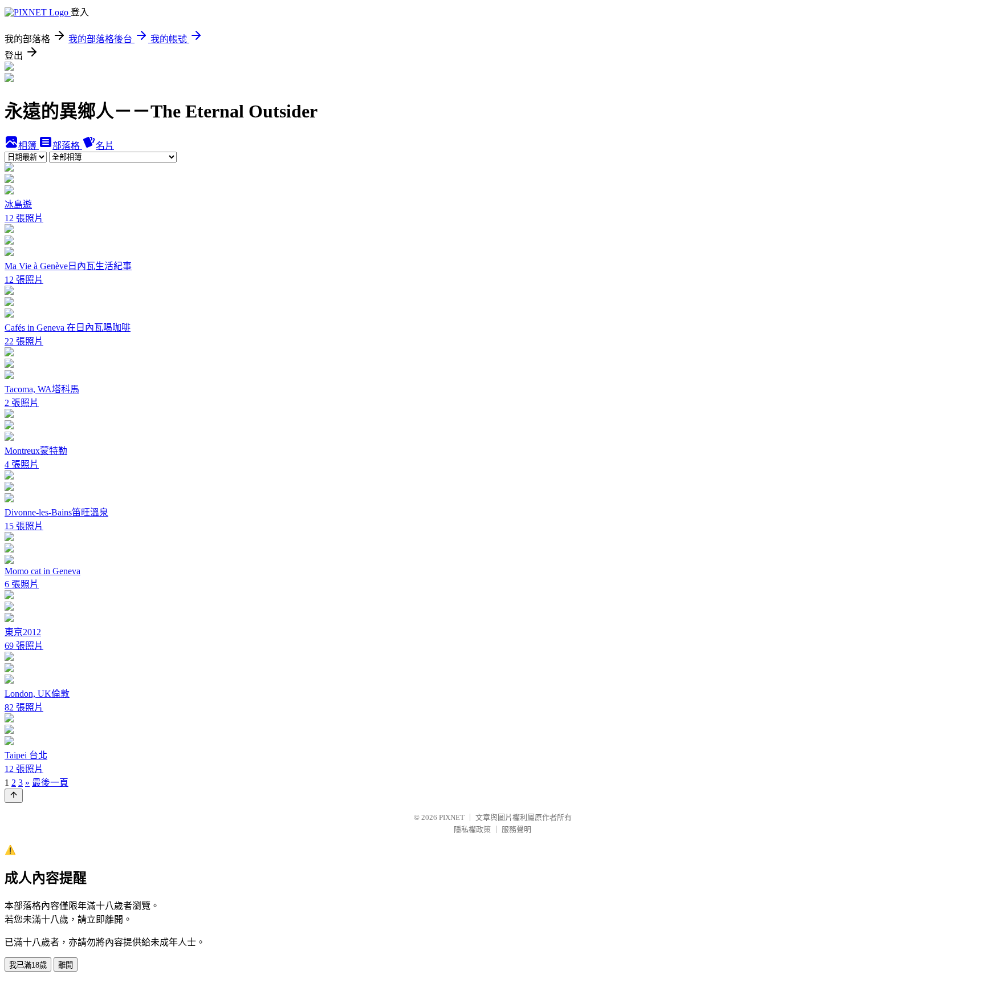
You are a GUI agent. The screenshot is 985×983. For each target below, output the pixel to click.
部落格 (67, 146)
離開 (65, 965)
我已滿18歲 (28, 965)
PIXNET (452, 817)
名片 (105, 146)
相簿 (28, 146)
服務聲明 (516, 829)
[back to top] (14, 796)
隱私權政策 (472, 829)
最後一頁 (50, 782)
